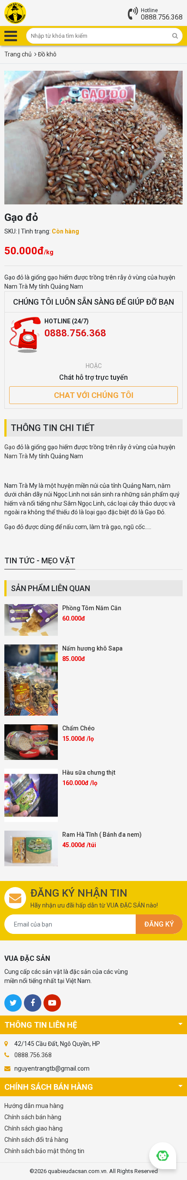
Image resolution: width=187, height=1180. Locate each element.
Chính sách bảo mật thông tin (44, 1150)
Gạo (9, 447)
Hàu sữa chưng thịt (88, 772)
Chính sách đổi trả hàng (36, 1139)
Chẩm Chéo (78, 728)
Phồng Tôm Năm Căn (91, 608)
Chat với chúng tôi (94, 395)
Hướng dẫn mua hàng (33, 1105)
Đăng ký (159, 924)
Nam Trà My (21, 456)
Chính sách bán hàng (32, 1117)
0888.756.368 (162, 17)
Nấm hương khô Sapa (92, 648)
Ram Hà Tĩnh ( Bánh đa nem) (102, 834)
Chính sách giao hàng (33, 1128)
